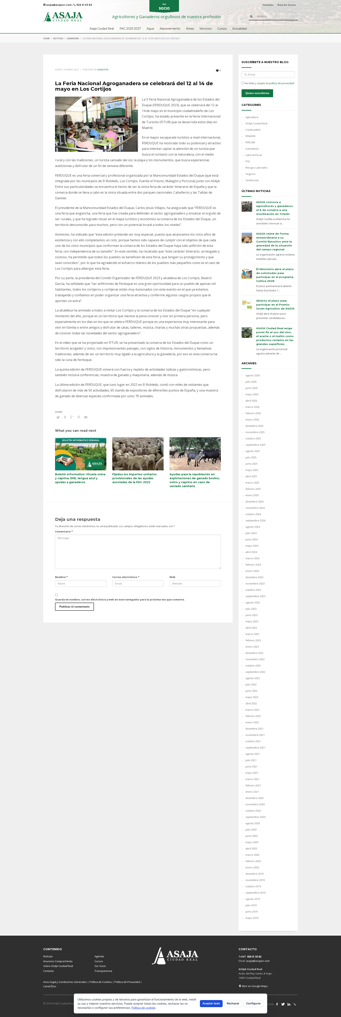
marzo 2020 (252, 855)
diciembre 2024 (254, 501)
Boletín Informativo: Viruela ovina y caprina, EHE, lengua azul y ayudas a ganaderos (80, 478)
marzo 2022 (252, 709)
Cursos (99, 961)
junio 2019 (251, 911)
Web (172, 577)
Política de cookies (143, 1007)
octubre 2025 (253, 438)
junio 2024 (251, 539)
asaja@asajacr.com (59, 4)
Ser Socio (100, 966)
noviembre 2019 (255, 880)
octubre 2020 (253, 810)
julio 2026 (251, 381)
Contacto (268, 5)
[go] (251, 16)
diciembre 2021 (254, 728)
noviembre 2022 (255, 659)
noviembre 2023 (255, 583)
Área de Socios (286, 5)
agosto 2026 (252, 375)
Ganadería (73, 38)
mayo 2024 (251, 545)
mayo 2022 (251, 697)
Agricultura (251, 117)
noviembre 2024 (255, 508)
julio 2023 (251, 609)
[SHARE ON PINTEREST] (79, 417)
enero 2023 (252, 646)
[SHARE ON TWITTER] (58, 417)
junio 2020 (251, 836)
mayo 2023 (251, 621)
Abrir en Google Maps (254, 986)
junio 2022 (251, 691)
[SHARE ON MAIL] (86, 417)
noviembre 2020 (255, 804)
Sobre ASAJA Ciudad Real (58, 966)
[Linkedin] (289, 1004)
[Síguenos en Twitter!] (283, 1004)
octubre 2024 (253, 514)
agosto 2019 (252, 899)
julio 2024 (251, 533)
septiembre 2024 (255, 520)
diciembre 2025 (254, 426)
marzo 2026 (252, 407)
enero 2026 (252, 419)
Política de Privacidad (127, 982)
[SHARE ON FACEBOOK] (65, 417)
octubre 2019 (253, 886)
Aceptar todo (211, 1003)
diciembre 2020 (254, 798)
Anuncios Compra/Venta (57, 961)
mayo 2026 (251, 394)
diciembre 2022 (254, 653)
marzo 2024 (252, 558)
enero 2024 (252, 571)
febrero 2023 (253, 640)
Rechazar (233, 1003)
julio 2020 (251, 829)
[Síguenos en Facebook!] (277, 1004)
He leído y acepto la (269, 83)
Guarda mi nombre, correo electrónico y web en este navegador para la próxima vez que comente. (120, 599)
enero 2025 (252, 495)
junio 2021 (251, 766)
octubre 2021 (253, 741)
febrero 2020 (253, 861)
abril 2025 (251, 476)
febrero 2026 (253, 413)
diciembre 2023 (254, 577)
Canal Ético (49, 986)
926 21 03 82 (84, 4)
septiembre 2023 (255, 596)
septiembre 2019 (255, 892)
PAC (247, 161)
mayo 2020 (251, 842)
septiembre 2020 (255, 817)
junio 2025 (251, 463)
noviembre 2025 (255, 432)
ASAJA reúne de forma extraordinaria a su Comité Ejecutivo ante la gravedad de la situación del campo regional (274, 241)
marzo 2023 (252, 634)
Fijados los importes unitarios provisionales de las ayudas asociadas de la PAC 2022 (134, 478)
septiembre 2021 (255, 747)
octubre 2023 (253, 590)
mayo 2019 (251, 918)
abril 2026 (251, 400)
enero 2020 (252, 867)
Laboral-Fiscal (253, 155)
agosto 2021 (252, 754)
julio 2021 (251, 760)
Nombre (61, 577)
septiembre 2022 (255, 672)
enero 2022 (252, 722)
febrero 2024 (253, 564)
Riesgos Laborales (256, 167)
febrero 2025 (253, 489)
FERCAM (250, 142)
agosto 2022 (252, 678)
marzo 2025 (252, 482)
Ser (164, 7)
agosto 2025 (252, 451)
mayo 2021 (251, 773)
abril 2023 (251, 627)
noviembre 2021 (255, 735)
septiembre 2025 (255, 445)
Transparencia (103, 971)
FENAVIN (250, 136)
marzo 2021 (252, 779)
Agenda (99, 956)
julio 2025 (251, 457)
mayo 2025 (251, 470)
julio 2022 (251, 684)
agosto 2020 (252, 823)
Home (46, 38)
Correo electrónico (125, 577)
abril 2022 (251, 703)
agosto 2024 (252, 527)
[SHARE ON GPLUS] (72, 417)
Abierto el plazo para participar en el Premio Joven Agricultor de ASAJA (275, 304)
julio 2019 (251, 905)
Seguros (250, 174)
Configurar (253, 1003)
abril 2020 (251, 848)
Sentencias (252, 180)
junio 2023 (251, 615)
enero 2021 (252, 791)
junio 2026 (251, 388)
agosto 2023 (252, 602)
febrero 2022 (253, 716)
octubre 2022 (253, 665)
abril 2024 (251, 552)
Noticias (58, 38)
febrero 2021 (253, 785)
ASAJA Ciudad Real (256, 123)
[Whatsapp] (295, 1004)
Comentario (64, 531)
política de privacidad (281, 83)
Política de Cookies (100, 982)
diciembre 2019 (254, 873)
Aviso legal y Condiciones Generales (65, 982)
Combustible (252, 129)
